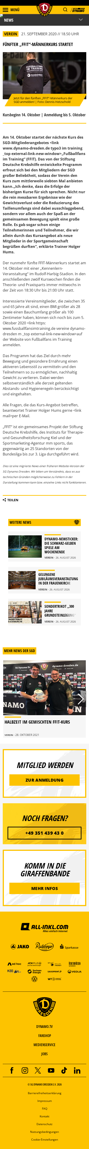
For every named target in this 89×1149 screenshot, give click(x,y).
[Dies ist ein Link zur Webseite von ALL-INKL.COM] (44, 927)
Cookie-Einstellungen (44, 1139)
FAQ (44, 1109)
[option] (44, 699)
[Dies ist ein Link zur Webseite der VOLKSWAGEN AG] (34, 979)
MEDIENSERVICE (44, 1044)
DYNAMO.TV (44, 1026)
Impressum (44, 1101)
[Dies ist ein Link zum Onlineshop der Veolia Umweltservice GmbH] (75, 971)
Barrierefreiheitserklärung (44, 1093)
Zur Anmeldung (44, 780)
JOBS (44, 1053)
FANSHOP (44, 1035)
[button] (65, 10)
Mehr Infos (44, 888)
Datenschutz (44, 1124)
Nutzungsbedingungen (44, 1132)
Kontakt (44, 1116)
